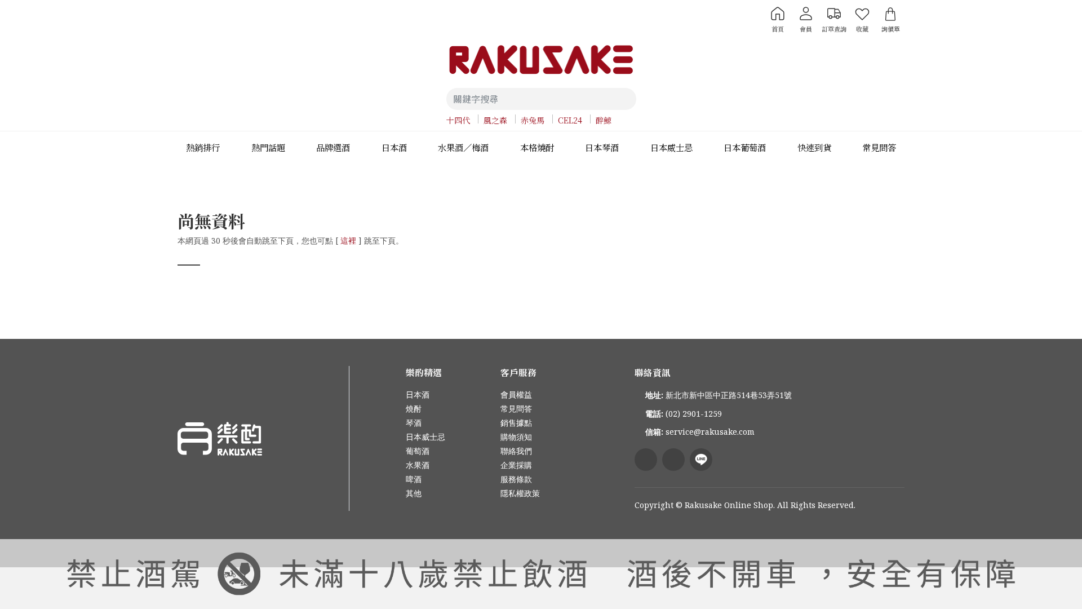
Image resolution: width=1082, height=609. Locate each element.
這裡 (348, 240)
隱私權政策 (520, 493)
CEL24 (570, 120)
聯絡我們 (516, 450)
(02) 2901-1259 (694, 413)
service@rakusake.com (710, 431)
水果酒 (417, 465)
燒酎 (414, 408)
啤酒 (414, 479)
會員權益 (516, 394)
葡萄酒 (417, 450)
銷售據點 (516, 422)
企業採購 (516, 465)
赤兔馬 (532, 120)
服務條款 (516, 479)
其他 (414, 493)
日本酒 (417, 394)
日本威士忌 (425, 436)
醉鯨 (603, 120)
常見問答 (516, 408)
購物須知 (516, 436)
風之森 (495, 120)
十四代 (458, 120)
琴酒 (414, 422)
